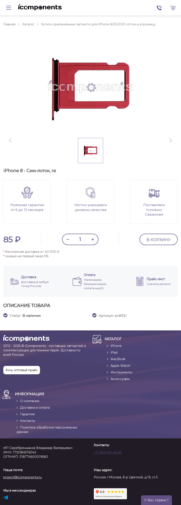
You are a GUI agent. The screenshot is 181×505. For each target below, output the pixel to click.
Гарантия (27, 414)
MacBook (118, 359)
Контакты (27, 421)
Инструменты (121, 372)
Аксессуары (120, 379)
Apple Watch (120, 366)
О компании (29, 401)
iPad (114, 352)
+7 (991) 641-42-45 (107, 452)
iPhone (116, 346)
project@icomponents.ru (22, 477)
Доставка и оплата (35, 408)
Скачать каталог (159, 284)
